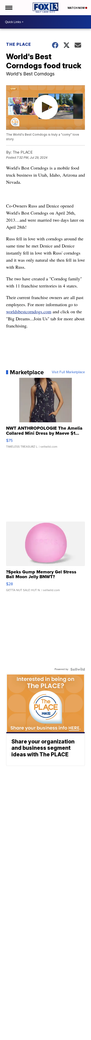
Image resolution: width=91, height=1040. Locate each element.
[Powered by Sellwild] (77, 669)
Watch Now (76, 7)
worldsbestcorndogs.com (28, 311)
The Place (18, 44)
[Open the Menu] (8, 7)
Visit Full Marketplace (68, 372)
